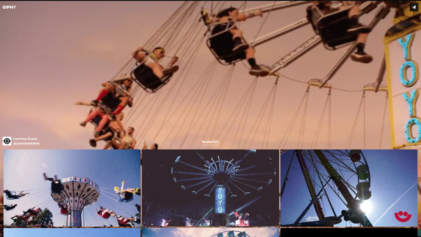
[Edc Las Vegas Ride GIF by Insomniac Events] (210, 118)
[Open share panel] (414, 7)
